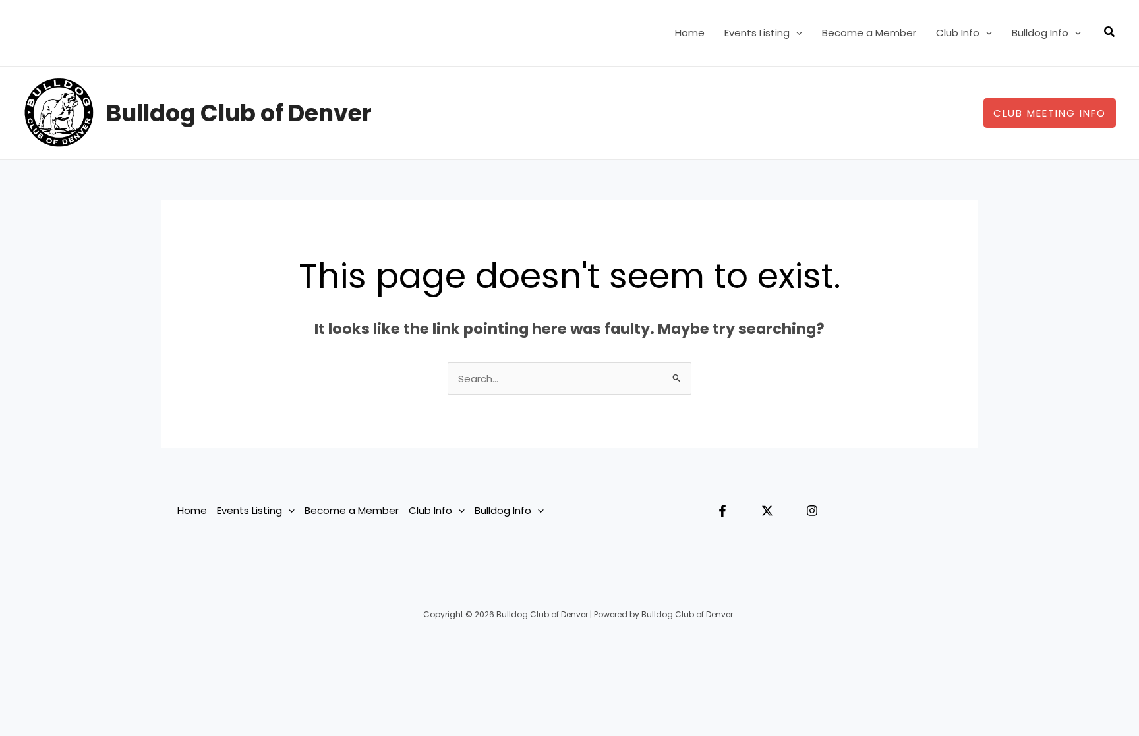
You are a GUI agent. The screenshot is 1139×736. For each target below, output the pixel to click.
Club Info (957, 33)
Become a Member (869, 33)
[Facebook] (722, 511)
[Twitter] (767, 511)
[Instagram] (812, 511)
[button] (796, 33)
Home (690, 33)
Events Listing (757, 33)
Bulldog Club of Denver (239, 113)
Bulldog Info (1040, 33)
